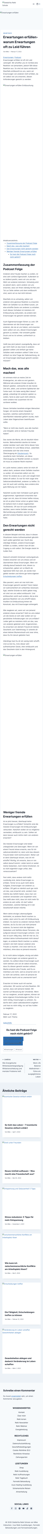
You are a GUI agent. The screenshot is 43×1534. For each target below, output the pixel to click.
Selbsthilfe (7, 33)
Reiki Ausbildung (21, 1471)
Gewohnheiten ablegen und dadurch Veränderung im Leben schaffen (20, 1361)
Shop (22, 1468)
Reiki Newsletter (21, 1423)
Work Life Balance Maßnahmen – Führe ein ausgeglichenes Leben (34, 1068)
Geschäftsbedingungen (21, 1447)
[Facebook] (11, 1508)
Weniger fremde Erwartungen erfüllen (22, 251)
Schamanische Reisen (21, 1488)
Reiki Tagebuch (21, 1478)
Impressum (21, 1440)
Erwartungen (8, 57)
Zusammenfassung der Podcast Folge (22, 243)
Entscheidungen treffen (12, 576)
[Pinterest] (31, 1508)
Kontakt (21, 1412)
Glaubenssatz (22, 453)
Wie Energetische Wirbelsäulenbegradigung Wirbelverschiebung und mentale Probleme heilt (12, 1065)
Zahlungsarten (21, 1457)
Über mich (21, 1416)
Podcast (17, 57)
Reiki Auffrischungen (21, 1475)
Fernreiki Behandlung (21, 1481)
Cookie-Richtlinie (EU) (21, 1450)
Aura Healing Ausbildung (22, 1485)
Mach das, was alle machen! (18, 246)
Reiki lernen (21, 1419)
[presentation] (21, 1108)
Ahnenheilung (21, 1492)
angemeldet (16, 1396)
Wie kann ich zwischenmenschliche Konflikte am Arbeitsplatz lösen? (20, 1266)
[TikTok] (27, 1508)
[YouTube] (23, 1508)
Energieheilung (21, 1430)
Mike (7, 51)
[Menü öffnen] (33, 4)
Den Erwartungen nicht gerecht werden (22, 249)
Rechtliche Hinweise (21, 1454)
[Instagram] (15, 1508)
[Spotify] (19, 1508)
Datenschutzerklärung (21, 1443)
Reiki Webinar (21, 1426)
